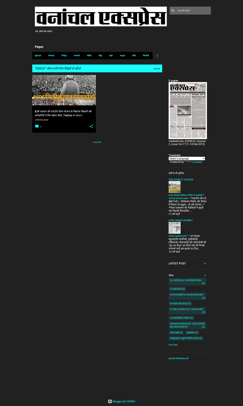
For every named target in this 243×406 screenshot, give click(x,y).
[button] (91, 126)
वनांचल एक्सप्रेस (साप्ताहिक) (181, 220)
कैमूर (100, 55)
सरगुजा (122, 55)
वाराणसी (77, 55)
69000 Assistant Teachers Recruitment (187, 325)
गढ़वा (111, 55)
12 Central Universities (186, 280)
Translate (196, 161)
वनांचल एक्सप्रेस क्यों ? (178, 236)
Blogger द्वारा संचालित (123, 401)
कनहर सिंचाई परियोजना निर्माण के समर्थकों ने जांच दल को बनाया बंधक (186, 197)
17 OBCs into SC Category (186, 309)
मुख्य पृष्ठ (38, 55)
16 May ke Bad (178, 303)
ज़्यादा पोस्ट (97, 142)
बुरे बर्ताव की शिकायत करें (178, 358)
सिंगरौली (146, 55)
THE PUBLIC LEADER (181, 179)
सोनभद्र (51, 55)
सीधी (134, 55)
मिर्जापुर (64, 55)
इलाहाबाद (190, 332)
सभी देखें (157, 69)
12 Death (175, 288)
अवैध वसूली (174, 332)
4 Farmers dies (180, 317)
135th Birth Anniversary (186, 294)
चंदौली (89, 55)
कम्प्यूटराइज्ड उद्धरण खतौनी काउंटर (184, 338)
